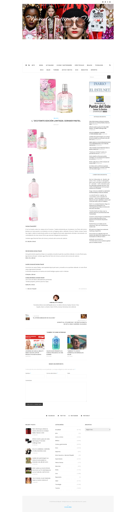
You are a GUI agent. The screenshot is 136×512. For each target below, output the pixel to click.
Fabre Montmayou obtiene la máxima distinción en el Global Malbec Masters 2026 (99, 123)
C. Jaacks (84, 501)
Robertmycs (93, 223)
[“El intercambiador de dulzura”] (28, 317)
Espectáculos (79, 65)
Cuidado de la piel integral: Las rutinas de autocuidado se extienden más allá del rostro (99, 138)
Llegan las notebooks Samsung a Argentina (98, 230)
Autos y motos (67, 70)
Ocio (76, 70)
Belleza (89, 65)
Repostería (58, 477)
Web (68, 373)
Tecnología (99, 65)
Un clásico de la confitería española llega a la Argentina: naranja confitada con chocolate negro (99, 167)
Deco (41, 70)
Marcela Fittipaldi (32, 288)
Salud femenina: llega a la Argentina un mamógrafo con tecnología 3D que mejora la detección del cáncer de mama (99, 206)
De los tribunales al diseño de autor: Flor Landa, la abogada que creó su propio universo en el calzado (99, 186)
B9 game (92, 229)
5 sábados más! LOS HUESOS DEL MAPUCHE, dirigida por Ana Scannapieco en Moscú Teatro (99, 235)
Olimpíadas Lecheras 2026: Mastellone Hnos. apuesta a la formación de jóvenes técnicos (99, 219)
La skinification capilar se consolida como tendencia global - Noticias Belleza (98, 196)
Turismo (56, 70)
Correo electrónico (52, 373)
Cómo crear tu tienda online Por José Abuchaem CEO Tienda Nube (99, 212)
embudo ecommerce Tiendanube (96, 240)
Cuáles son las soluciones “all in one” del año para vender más (98, 225)
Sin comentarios (83, 288)
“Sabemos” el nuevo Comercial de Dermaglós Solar (75, 352)
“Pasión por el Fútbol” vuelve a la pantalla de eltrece (97, 152)
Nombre (28, 373)
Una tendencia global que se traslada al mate (99, 241)
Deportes (94, 70)
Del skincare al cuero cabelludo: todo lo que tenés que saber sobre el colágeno (99, 200)
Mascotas (84, 70)
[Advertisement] (68, 51)
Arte (33, 65)
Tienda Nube (93, 211)
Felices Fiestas (59, 462)
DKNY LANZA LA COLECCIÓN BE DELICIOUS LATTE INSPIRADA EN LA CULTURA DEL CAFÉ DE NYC (99, 144)
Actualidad (50, 65)
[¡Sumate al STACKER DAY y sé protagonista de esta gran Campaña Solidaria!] (84, 316)
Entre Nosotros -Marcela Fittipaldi (64, 455)
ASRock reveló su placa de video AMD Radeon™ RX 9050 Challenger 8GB (99, 127)
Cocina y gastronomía (64, 65)
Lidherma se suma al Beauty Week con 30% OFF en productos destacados (35, 352)
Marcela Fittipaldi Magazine (68, 18)
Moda (41, 65)
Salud (48, 70)
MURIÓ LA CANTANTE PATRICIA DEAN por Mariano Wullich (99, 191)
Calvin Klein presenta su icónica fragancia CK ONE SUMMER (54, 352)
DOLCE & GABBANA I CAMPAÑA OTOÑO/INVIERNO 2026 (97, 133)
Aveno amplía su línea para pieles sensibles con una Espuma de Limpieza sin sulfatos (99, 157)
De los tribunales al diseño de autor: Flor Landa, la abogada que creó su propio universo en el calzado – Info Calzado (99, 182)
